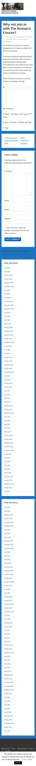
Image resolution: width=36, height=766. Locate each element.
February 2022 (8, 383)
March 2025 (7, 297)
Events (13, 748)
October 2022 (8, 368)
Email (6, 209)
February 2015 (8, 476)
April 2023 (7, 353)
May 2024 (7, 320)
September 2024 (9, 309)
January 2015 (8, 480)
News (15, 39)
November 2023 (8, 335)
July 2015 (7, 458)
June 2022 (7, 379)
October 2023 (8, 338)
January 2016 (8, 439)
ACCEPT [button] (18, 763)
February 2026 (8, 275)
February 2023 (8, 357)
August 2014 (8, 487)
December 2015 (8, 443)
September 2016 (9, 413)
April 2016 (7, 428)
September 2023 (9, 342)
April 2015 (7, 469)
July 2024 (7, 312)
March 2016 (7, 432)
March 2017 (7, 402)
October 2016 (8, 409)
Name (6, 200)
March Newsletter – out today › (24, 140)
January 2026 (8, 279)
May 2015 (7, 465)
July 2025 (7, 290)
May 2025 (7, 294)
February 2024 (8, 327)
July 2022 (7, 376)
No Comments (7, 41)
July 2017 (7, 391)
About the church (22, 748)
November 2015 (8, 446)
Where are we (5, 748)
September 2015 (9, 450)
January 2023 (8, 361)
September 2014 (9, 484)
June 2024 (7, 316)
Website (7, 219)
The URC (7, 751)
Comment (8, 171)
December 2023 (8, 331)
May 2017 (7, 398)
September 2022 (9, 372)
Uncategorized (23, 39)
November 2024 (8, 305)
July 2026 (7, 268)
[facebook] (3, 743)
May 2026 (7, 271)
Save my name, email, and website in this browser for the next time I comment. (16, 230)
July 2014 (7, 491)
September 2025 (9, 286)
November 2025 (8, 283)
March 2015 (7, 472)
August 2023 (8, 346)
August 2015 (8, 454)
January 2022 (8, 387)
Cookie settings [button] (27, 759)
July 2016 (7, 417)
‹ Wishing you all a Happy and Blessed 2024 (11, 140)
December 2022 (8, 365)
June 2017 (7, 394)
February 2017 (8, 405)
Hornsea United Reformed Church (10, 12)
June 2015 (7, 461)
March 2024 (7, 323)
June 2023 (7, 350)
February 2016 (8, 435)
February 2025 (8, 301)
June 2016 (7, 420)
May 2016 (7, 424)
